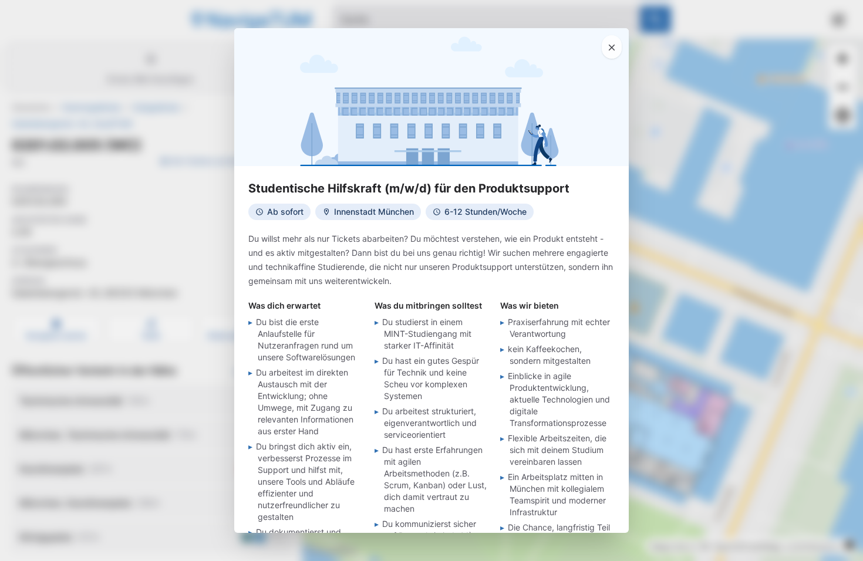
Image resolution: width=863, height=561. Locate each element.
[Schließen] (612, 47)
